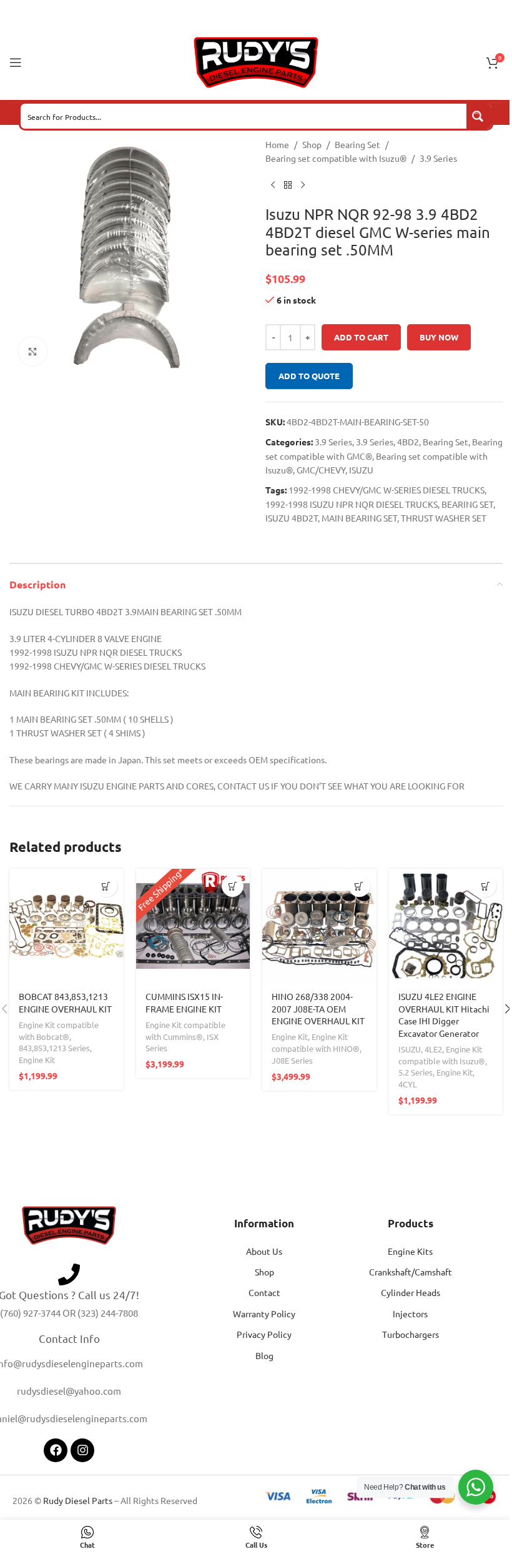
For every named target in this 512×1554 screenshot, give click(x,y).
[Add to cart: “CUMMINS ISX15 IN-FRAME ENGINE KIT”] (233, 886)
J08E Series (292, 1060)
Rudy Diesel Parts (77, 1500)
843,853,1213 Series (54, 1047)
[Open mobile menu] (15, 62)
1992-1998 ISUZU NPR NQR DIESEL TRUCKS (351, 504)
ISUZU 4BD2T (291, 517)
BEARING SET (467, 504)
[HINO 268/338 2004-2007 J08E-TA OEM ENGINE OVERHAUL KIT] (319, 926)
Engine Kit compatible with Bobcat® (59, 1030)
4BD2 (408, 441)
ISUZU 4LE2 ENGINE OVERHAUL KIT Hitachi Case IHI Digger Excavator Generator (444, 1015)
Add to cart (361, 337)
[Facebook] (55, 1450)
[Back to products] (287, 185)
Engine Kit (37, 1059)
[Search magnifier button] (478, 116)
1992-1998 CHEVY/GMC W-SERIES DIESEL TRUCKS (386, 489)
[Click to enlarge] (33, 351)
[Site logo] (256, 61)
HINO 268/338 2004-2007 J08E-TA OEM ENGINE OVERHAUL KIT (318, 1008)
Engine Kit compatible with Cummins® (185, 1030)
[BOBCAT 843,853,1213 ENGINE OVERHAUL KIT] (66, 926)
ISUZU (361, 469)
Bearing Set (357, 144)
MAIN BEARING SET (359, 517)
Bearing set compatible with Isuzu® (335, 158)
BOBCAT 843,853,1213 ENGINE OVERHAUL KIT (65, 1002)
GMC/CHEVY (321, 469)
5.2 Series (415, 1072)
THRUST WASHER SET (443, 517)
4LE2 (433, 1049)
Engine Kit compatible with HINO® (316, 1042)
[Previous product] (272, 185)
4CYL (407, 1084)
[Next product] (302, 185)
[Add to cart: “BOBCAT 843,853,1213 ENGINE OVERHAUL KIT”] (106, 886)
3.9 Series (438, 158)
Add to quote (309, 375)
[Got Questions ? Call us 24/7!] (69, 1274)
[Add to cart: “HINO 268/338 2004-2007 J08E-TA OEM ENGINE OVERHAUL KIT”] (359, 886)
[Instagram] (82, 1450)
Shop (312, 144)
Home (277, 144)
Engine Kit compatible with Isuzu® (441, 1055)
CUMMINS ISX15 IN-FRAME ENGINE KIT (184, 1002)
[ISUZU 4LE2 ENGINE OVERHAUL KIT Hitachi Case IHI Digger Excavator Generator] (446, 926)
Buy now (439, 337)
